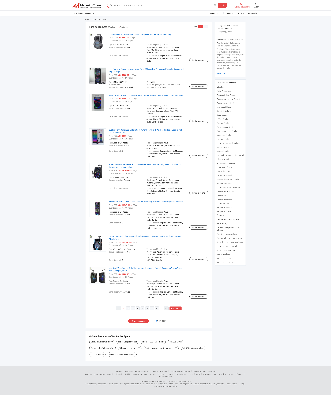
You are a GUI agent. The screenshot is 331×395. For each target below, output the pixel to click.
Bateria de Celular (224, 111)
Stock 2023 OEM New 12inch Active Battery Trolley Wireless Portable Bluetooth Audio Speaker (146, 95)
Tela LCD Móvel (175, 342)
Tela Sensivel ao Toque (226, 95)
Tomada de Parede (224, 199)
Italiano (170, 374)
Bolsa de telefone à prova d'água (230, 242)
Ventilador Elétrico (224, 107)
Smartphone (222, 115)
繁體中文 (119, 374)
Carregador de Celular (225, 127)
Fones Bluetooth (223, 171)
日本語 (127, 374)
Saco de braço (222, 223)
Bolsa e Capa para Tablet (227, 250)
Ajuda (229, 13)
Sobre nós (118, 371)
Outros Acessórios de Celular (228, 143)
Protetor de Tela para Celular (228, 179)
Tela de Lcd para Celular (127, 342)
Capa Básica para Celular (227, 234)
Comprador (213, 13)
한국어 (191, 374)
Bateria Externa (223, 147)
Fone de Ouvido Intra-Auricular (229, 99)
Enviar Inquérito (198, 60)
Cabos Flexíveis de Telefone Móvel (230, 155)
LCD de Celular (222, 119)
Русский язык (181, 374)
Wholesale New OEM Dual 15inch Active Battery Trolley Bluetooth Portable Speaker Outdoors (146, 201)
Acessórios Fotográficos (226, 163)
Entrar (256, 7)
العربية (198, 374)
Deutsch (152, 374)
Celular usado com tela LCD (102, 342)
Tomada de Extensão (225, 191)
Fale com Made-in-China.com (180, 371)
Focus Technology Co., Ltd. (161, 381)
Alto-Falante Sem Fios (225, 262)
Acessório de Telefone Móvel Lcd (122, 354)
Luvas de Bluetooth (224, 175)
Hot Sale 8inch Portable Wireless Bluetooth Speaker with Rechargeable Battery (140, 34)
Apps (240, 13)
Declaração (129, 371)
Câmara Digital (223, 159)
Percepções (212, 371)
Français (136, 374)
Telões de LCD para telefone (153, 342)
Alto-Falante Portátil (225, 258)
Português (161, 374)
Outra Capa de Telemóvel (227, 246)
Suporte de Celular (224, 135)
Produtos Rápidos (199, 371)
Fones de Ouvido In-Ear (226, 103)
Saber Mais (222, 73)
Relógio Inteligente (224, 183)
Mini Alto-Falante (223, 254)
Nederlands (207, 374)
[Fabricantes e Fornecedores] (86, 5)
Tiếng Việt (239, 374)
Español (144, 374)
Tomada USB (222, 195)
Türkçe (230, 374)
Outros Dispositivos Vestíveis (228, 187)
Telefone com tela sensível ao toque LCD (161, 348)
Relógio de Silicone (224, 207)
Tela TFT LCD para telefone (193, 348)
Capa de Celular (223, 139)
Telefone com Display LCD (129, 348)
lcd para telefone (97, 354)
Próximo (175, 308)
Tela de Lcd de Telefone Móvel (102, 348)
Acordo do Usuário (141, 371)
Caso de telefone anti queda (228, 219)
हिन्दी (215, 374)
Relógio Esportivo (224, 211)
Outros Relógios (223, 203)
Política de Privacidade (159, 371)
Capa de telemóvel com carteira (229, 238)
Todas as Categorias (84, 13)
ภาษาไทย (222, 374)
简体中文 (110, 374)
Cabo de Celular (223, 123)
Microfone (221, 87)
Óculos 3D (221, 215)
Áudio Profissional (224, 91)
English (102, 374)
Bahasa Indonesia (165, 376)
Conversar (161, 321)
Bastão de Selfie (223, 151)
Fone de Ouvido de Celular (227, 131)
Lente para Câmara (224, 167)
